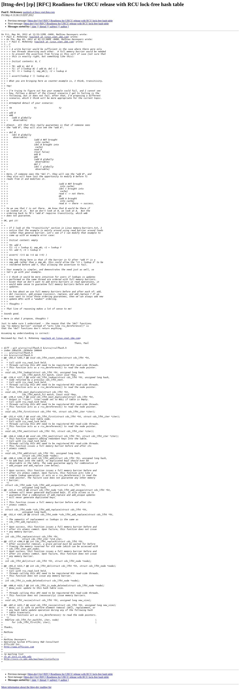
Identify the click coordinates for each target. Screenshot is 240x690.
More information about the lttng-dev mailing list (26, 687)
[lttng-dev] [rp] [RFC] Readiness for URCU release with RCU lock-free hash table (70, 20)
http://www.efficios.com (19, 647)
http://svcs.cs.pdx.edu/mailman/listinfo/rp (31, 659)
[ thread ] (43, 26)
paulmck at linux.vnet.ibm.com (39, 12)
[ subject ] (53, 26)
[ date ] (34, 26)
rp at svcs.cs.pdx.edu (17, 656)
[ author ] (64, 26)
